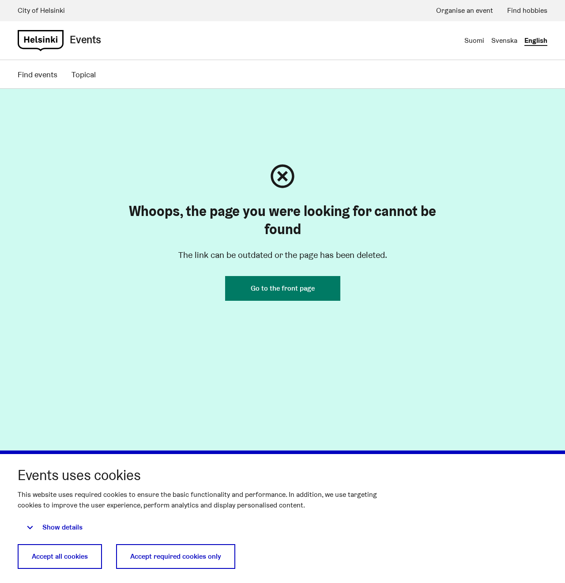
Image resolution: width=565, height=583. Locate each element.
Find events (37, 74)
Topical (84, 74)
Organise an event (464, 10)
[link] (41, 40)
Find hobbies (527, 10)
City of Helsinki (41, 10)
